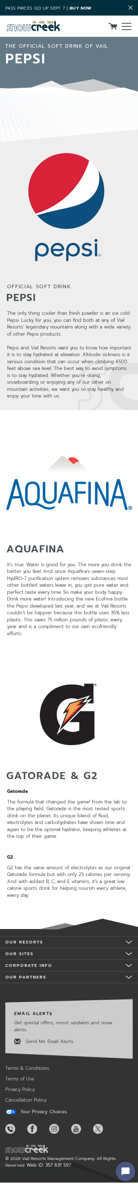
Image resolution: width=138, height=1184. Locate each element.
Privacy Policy (20, 1089)
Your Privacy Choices (42, 1112)
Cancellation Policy (25, 1100)
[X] (103, 1129)
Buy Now (80, 8)
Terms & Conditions (27, 1068)
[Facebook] (37, 1129)
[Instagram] (59, 1129)
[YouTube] (81, 1129)
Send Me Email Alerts (48, 1041)
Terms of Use (19, 1078)
